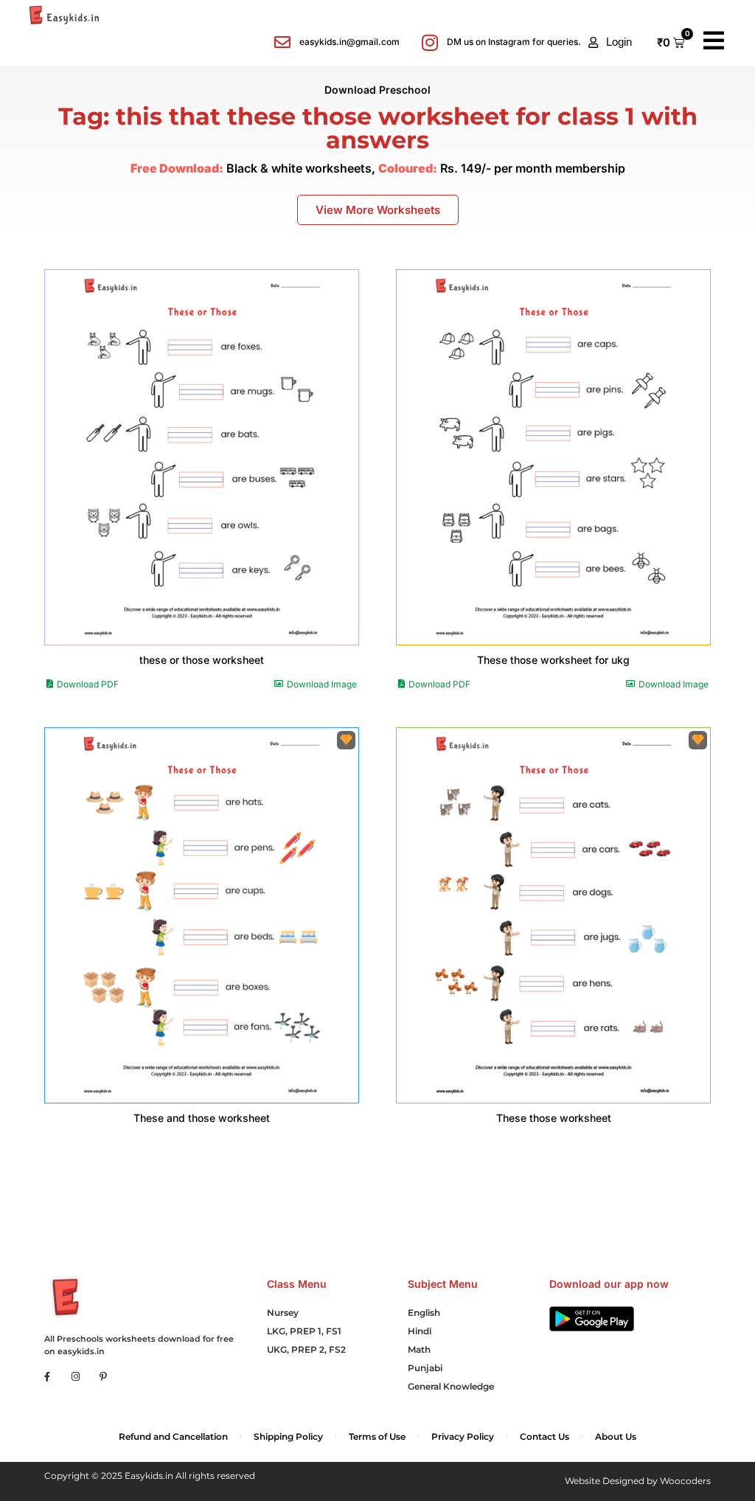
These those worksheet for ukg (553, 660)
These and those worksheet (201, 1118)
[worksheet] (202, 457)
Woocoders (685, 1480)
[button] (610, 42)
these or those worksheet (201, 660)
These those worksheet (553, 1118)
